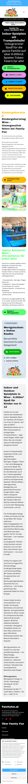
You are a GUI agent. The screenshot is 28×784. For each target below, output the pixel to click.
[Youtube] (11, 719)
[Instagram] (7, 719)
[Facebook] (3, 719)
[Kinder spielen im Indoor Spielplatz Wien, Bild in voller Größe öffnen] (14, 198)
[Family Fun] (11, 12)
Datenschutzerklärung (7, 781)
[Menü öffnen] (23, 12)
